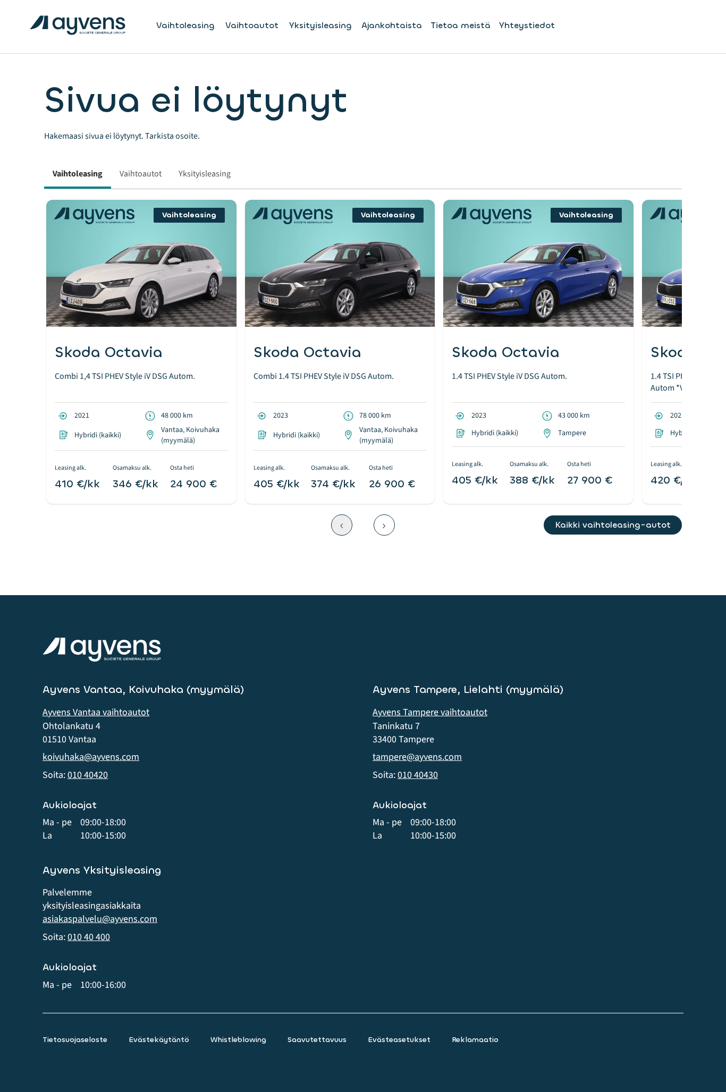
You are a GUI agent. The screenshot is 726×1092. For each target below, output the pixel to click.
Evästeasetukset (399, 1040)
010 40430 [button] (418, 775)
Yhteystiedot (527, 25)
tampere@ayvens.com (417, 757)
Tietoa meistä (460, 25)
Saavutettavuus (317, 1040)
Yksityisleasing (320, 25)
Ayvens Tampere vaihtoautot (430, 712)
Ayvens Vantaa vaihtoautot (96, 712)
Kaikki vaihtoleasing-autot (613, 524)
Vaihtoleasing (185, 25)
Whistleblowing (238, 1040)
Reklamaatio (475, 1040)
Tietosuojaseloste (75, 1040)
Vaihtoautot (251, 25)
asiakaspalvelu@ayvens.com (100, 919)
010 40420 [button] (87, 775)
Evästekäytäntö (159, 1040)
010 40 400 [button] (88, 937)
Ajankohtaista (391, 25)
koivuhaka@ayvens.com (91, 757)
